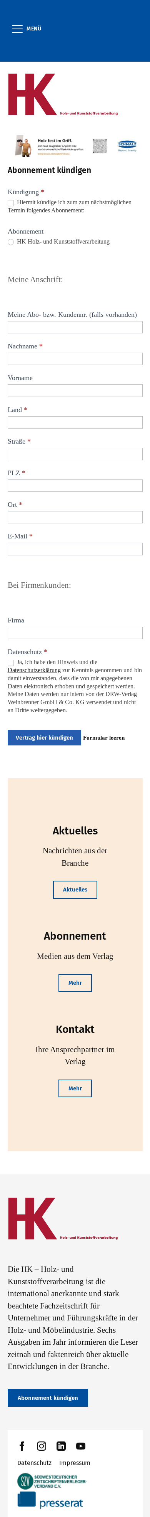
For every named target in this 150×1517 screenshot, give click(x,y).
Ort (15, 504)
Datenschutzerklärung (34, 670)
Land (17, 410)
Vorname (20, 378)
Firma (16, 620)
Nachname (25, 346)
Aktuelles (75, 889)
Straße (19, 441)
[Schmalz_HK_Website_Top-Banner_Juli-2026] (75, 146)
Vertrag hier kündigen (44, 737)
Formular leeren (104, 738)
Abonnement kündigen (48, 1397)
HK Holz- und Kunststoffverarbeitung (62, 241)
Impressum (74, 1463)
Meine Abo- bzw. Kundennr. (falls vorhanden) (72, 314)
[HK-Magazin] (75, 94)
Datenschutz (34, 1463)
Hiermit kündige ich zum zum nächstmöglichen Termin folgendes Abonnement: (70, 206)
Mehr (75, 982)
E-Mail (20, 536)
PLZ (16, 473)
